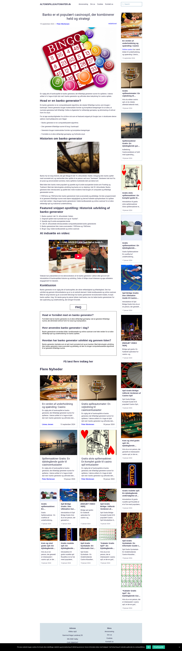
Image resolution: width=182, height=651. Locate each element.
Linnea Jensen (47, 424)
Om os (92, 4)
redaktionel (112, 24)
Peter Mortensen (63, 24)
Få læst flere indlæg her (78, 361)
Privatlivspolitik (158, 647)
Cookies (100, 4)
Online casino (127, 49)
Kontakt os (109, 4)
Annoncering (83, 4)
